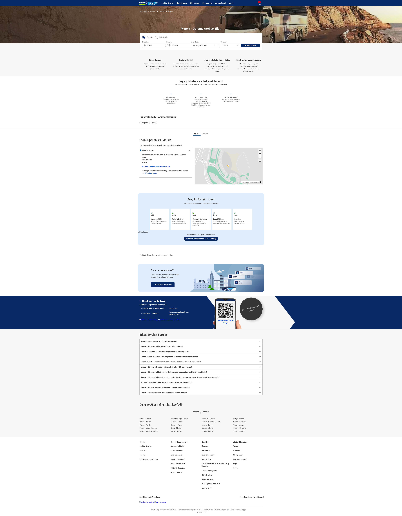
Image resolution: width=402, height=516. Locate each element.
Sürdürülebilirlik (207, 479)
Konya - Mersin (176, 431)
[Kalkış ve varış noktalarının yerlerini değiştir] (166, 45)
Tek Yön (150, 37)
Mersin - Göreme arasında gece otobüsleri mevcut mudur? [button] (164, 393)
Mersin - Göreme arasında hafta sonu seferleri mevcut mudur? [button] (165, 387)
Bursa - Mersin (176, 428)
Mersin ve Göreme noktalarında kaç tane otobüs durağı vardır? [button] (165, 352)
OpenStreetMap (254, 182)
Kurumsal (205, 446)
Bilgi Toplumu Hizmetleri (211, 484)
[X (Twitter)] (242, 502)
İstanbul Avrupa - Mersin (179, 419)
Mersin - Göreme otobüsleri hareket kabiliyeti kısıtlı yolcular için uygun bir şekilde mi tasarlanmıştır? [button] (180, 377)
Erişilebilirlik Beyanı (220, 510)
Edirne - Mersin (238, 431)
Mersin (170, 11)
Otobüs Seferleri (145, 446)
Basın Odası (206, 459)
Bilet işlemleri (238, 455)
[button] (165, 150)
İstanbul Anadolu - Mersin (148, 431)
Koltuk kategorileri (240, 459)
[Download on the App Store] (160, 502)
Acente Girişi (206, 488)
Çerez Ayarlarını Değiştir (238, 510)
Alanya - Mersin (238, 419)
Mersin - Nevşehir (239, 428)
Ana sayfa (143, 11)
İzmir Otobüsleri (177, 455)
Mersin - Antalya (145, 425)
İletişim (235, 468)
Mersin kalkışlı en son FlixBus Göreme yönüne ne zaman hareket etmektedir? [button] (171, 362)
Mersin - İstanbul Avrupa (148, 428)
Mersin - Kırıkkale (239, 422)
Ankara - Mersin (145, 419)
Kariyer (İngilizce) (208, 455)
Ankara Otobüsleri (177, 446)
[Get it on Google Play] (146, 502)
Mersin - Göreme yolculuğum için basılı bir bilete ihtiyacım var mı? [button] (166, 367)
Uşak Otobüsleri (177, 472)
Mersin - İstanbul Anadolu (211, 422)
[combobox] (156, 45)
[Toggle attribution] (260, 182)
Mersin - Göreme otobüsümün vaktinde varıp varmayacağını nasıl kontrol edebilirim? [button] (174, 372)
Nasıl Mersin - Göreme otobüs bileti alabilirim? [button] (159, 341)
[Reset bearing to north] (260, 156)
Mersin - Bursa (207, 425)
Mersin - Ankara (145, 422)
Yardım (235, 446)
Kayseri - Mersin (176, 425)
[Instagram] (240, 502)
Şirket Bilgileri (208, 510)
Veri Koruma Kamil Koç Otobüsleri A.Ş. (190, 510)
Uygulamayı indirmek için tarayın (225, 321)
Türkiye (161, 11)
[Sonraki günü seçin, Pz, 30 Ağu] (217, 45)
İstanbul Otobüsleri (178, 464)
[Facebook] (239, 502)
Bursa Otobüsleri (177, 451)
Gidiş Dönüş (163, 37)
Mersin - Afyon (238, 425)
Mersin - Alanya (207, 428)
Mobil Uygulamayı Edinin (148, 459)
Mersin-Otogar (151, 173)
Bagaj (235, 464)
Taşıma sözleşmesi (209, 471)
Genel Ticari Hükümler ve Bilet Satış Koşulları (215, 465)
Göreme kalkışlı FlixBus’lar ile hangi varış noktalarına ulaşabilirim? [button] (166, 382)
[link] (201, 278)
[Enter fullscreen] (260, 160)
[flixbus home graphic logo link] (149, 3)
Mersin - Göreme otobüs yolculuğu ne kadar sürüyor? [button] (162, 346)
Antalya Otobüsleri (178, 459)
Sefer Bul (142, 451)
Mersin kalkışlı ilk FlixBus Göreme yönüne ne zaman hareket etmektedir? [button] (169, 357)
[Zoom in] (260, 150)
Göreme (205, 134)
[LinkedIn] (241, 502)
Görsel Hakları (207, 475)
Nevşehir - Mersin (208, 419)
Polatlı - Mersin (207, 431)
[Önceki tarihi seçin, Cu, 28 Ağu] (214, 45)
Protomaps (245, 182)
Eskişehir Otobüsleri (178, 468)
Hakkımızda (206, 451)
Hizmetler (236, 451)
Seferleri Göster (250, 45)
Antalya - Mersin (177, 422)
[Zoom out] (260, 153)
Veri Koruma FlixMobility (168, 510)
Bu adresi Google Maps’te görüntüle (156, 166)
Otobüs (152, 11)
